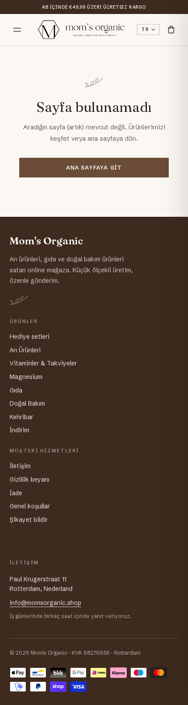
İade (16, 493)
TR (145, 29)
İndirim (19, 430)
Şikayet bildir (29, 520)
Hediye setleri (29, 336)
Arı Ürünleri (25, 350)
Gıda (16, 390)
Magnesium (26, 377)
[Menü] (17, 29)
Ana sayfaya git (94, 167)
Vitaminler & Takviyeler (43, 363)
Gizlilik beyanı (29, 479)
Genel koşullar (30, 506)
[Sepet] (171, 29)
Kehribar (21, 417)
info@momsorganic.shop (45, 603)
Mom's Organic (46, 241)
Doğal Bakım (27, 403)
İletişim (20, 466)
